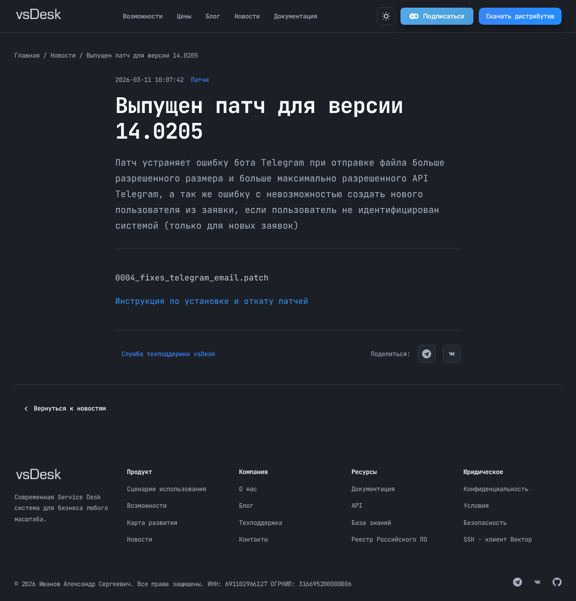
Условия (476, 506)
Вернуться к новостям (70, 408)
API (356, 506)
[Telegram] (427, 354)
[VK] (452, 354)
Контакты (253, 539)
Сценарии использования (166, 489)
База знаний (371, 523)
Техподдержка (260, 523)
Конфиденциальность (496, 489)
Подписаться (443, 16)
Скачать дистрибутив (520, 16)
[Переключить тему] (386, 16)
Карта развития (152, 523)
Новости (247, 16)
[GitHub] (557, 584)
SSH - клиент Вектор (498, 539)
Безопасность (485, 523)
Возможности (142, 16)
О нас (248, 489)
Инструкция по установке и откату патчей (211, 301)
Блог (213, 16)
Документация (295, 16)
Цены (184, 16)
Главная (27, 55)
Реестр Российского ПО (389, 539)
